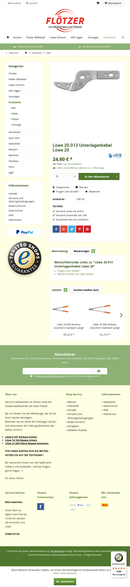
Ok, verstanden (65, 581)
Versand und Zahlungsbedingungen (21, 200)
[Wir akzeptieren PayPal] (24, 232)
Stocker (13, 73)
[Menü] (125, 554)
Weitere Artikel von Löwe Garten (75, 274)
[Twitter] (71, 229)
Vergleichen (63, 187)
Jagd (11, 172)
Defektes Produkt (77, 430)
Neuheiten (15, 132)
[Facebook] (56, 229)
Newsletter (109, 402)
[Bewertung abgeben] (80, 154)
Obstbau (13, 161)
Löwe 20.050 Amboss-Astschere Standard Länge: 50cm (69, 326)
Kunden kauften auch (86, 290)
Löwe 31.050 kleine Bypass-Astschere (26, 443)
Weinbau (14, 155)
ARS (13, 107)
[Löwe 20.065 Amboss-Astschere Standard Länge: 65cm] (105, 309)
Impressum (15, 219)
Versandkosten (58, 551)
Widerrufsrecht (17, 206)
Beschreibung (60, 251)
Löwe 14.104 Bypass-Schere (21, 440)
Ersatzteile (15, 102)
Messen (13, 149)
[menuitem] (113, 3)
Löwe (14, 113)
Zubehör (59, 290)
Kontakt (13, 193)
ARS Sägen (15, 90)
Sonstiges (14, 96)
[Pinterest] (79, 229)
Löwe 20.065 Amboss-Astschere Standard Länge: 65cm (105, 326)
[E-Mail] (87, 229)
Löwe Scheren (16, 85)
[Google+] (64, 229)
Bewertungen (84, 251)
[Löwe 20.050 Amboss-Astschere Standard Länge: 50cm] (69, 309)
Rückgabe (73, 426)
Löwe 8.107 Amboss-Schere (21, 437)
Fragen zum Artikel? (67, 191)
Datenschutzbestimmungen (51, 376)
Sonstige (16, 124)
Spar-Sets (14, 137)
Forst (11, 166)
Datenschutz (16, 210)
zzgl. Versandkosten (72, 164)
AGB (11, 215)
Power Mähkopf (17, 79)
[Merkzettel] (98, 3)
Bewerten (94, 191)
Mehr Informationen (65, 573)
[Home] (8, 37)
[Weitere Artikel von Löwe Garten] (114, 155)
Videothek (14, 143)
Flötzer (15, 119)
